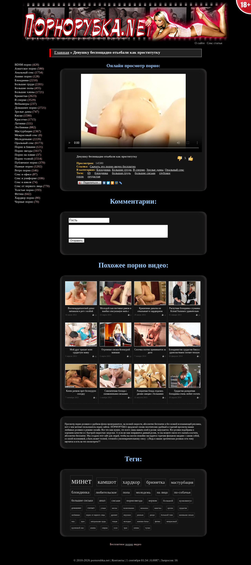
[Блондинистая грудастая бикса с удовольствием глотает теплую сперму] (184, 346)
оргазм (170, 508)
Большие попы (24, 88)
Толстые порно (24, 190)
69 (89, 173)
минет (81, 481)
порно (129, 544)
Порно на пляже (25, 154)
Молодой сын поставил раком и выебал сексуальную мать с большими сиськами (115, 311)
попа (126, 492)
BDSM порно (23, 64)
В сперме (21, 99)
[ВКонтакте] (104, 182)
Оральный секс (24, 143)
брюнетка (155, 482)
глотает (91, 508)
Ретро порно (23, 170)
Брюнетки (21, 96)
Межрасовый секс (26, 135)
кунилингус (185, 500)
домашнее (76, 508)
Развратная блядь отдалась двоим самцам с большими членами (150, 394)
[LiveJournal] (121, 182)
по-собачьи (182, 492)
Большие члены (25, 92)
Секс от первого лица (28, 186)
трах (125, 528)
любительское (106, 492)
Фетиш (19, 193)
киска (114, 508)
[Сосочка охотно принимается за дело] (150, 346)
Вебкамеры (22, 103)
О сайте (200, 43)
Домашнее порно (26, 107)
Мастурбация (23, 131)
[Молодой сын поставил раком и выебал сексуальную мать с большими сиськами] (115, 305)
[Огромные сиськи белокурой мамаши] (115, 346)
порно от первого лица (95, 515)
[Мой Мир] (117, 182)
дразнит (114, 515)
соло (115, 528)
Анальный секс (24, 72)
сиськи (116, 500)
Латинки (20, 123)
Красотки (21, 119)
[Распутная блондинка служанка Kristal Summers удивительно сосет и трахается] (184, 305)
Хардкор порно (24, 197)
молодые (127, 521)
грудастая (94, 176)
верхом (153, 500)
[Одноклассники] (112, 182)
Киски (19, 115)
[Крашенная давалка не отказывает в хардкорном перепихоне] (150, 305)
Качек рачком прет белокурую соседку (81, 392)
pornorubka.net (100, 560)
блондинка (101, 173)
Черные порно (24, 201)
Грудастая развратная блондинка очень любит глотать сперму (184, 394)
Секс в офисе (23, 174)
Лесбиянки (21, 127)
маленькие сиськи (186, 515)
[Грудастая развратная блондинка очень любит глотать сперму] (184, 388)
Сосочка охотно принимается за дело (150, 351)
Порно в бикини (25, 146)
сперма (104, 528)
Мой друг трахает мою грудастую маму (81, 351)
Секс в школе (23, 182)
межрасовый (171, 521)
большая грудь (121, 173)
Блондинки (22, 80)
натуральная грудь (98, 521)
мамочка (157, 508)
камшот (107, 482)
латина (136, 528)
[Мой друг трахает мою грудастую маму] (81, 346)
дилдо (152, 515)
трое (83, 521)
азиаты (93, 528)
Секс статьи (214, 43)
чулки (147, 528)
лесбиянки (75, 515)
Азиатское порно (25, 68)
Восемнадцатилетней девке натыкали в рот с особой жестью (81, 311)
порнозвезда (134, 500)
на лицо (162, 492)
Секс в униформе (26, 178)
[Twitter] (108, 182)
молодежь (143, 492)
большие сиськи (145, 173)
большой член (167, 515)
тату (73, 521)
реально (140, 515)
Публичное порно (26, 162)
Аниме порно (23, 76)
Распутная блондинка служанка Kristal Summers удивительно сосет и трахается (184, 311)
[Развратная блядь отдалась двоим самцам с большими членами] (150, 388)
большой (168, 500)
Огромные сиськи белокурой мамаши (115, 351)
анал (102, 500)
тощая (114, 521)
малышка (144, 508)
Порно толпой (24, 158)
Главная (61, 52)
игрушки (127, 515)
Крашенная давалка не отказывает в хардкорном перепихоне (150, 311)
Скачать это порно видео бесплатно (113, 166)
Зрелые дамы (23, 111)
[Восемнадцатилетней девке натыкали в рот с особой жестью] (81, 305)
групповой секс (77, 528)
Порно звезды (24, 150)
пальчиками (128, 508)
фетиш (157, 521)
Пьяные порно (24, 166)
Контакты (118, 560)
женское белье (143, 521)
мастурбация (182, 482)
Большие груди (24, 84)
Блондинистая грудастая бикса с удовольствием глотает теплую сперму (184, 352)
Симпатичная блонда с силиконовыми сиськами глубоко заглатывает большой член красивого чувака (115, 395)
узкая (103, 508)
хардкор (131, 482)
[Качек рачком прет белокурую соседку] (81, 388)
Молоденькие (23, 139)
